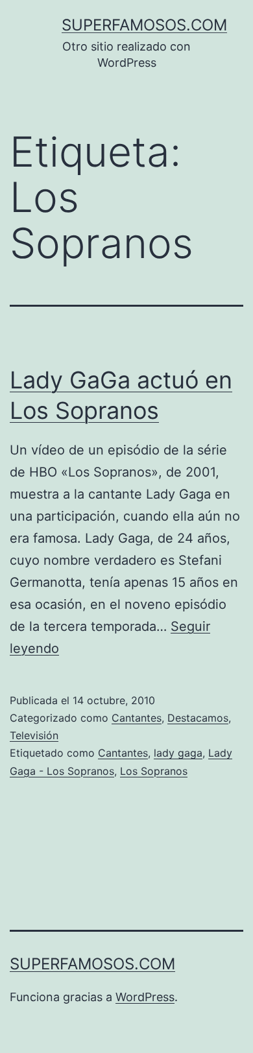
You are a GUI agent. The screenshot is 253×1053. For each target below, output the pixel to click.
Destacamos (197, 717)
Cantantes (137, 717)
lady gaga (178, 752)
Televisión (34, 735)
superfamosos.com (144, 25)
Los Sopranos (153, 770)
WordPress (145, 997)
